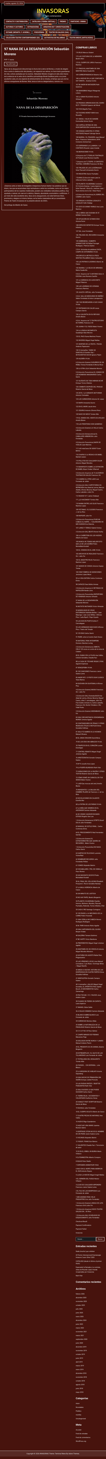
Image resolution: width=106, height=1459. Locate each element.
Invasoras (79, 1233)
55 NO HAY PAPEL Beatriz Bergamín (88, 897)
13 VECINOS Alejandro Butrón (86, 1138)
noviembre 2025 (81, 1301)
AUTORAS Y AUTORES (14, 27)
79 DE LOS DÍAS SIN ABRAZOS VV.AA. (89, 742)
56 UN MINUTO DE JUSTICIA (86, 894)
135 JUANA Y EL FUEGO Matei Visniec (89, 327)
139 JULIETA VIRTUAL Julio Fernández (89, 292)
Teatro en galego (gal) (59, 32)
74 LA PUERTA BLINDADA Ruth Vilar (88, 768)
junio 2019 (79, 1358)
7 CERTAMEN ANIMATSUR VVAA (87, 1165)
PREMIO (63, 21)
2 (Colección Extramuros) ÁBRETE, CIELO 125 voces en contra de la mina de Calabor (90, 649)
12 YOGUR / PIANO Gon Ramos (86, 1141)
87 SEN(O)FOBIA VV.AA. (84, 668)
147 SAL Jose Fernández (84, 231)
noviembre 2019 (81, 1351)
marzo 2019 (80, 1366)
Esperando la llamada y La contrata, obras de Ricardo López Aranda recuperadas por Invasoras (88, 1269)
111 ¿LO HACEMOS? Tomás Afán (87, 500)
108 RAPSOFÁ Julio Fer (84, 516)
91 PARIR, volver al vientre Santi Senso (89, 637)
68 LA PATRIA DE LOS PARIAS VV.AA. (89, 804)
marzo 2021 (80, 1335)
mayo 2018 (79, 1392)
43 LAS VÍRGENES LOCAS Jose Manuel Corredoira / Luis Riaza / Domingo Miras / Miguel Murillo (90, 963)
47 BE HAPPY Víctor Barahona (86, 939)
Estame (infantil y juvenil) (18, 32)
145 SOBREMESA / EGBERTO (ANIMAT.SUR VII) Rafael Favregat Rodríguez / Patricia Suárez (87, 243)
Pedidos (78, 1411)
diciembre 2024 (81, 1320)
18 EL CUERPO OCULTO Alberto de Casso (90, 1112)
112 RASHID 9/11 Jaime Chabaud (87, 496)
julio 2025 (79, 1309)
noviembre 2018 (81, 1377)
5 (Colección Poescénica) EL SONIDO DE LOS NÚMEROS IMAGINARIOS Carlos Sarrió (90, 374)
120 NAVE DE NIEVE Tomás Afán (87, 414)
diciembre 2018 (81, 1373)
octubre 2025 (80, 1305)
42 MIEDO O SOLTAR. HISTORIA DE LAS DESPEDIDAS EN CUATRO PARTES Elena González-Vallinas (90, 972)
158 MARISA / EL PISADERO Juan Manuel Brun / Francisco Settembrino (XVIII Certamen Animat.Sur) (90, 139)
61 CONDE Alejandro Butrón (85, 865)
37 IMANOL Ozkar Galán (84, 1007)
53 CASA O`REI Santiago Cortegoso (88, 910)
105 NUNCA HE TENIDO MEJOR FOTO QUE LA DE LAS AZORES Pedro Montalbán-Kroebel (89, 544)
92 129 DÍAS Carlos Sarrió (85, 633)
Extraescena (33, 27)
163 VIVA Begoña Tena (83, 109)
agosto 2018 (80, 1385)
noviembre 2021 (81, 1332)
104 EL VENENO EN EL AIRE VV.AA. (88, 550)
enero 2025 (79, 1317)
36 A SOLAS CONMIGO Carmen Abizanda (90, 1011)
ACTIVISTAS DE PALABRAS (54, 38)
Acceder (78, 1430)
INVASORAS (53, 10)
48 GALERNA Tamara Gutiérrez (86, 935)
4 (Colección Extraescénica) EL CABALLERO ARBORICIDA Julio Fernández (86, 436)
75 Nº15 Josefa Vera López (85, 764)
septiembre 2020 (81, 1339)
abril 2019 (79, 1362)
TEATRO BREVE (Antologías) (81, 38)
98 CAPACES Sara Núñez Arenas (87, 584)
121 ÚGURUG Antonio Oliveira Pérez (88, 410)
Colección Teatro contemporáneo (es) (23, 38)
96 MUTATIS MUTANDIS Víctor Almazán (90, 606)
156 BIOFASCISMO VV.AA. (85, 152)
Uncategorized (81, 1419)
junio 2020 (79, 1343)
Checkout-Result (81, 1221)
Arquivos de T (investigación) (56, 27)
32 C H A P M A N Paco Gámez (86, 1031)
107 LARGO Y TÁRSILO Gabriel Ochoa (88, 528)
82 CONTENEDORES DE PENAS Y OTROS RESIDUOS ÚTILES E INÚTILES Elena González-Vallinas (90, 725)
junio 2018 (79, 1388)
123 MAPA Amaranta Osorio (85, 403)
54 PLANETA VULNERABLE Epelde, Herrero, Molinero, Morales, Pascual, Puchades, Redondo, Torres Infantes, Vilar (90, 903)
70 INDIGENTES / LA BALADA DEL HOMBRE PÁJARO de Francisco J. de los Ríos (90, 792)
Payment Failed (81, 1229)
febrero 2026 (80, 1294)
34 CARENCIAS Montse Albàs (86, 1021)
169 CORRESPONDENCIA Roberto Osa (89, 75)
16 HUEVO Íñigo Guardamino (86, 1122)
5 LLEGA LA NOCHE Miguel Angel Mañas (90, 1175)
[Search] (100, 29)
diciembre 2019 (81, 1347)
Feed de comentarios (83, 1437)
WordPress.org (81, 1441)
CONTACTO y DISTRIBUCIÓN (17, 21)
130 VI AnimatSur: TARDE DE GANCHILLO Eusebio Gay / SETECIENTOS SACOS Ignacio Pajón (88, 352)
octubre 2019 (80, 1354)
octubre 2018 (80, 1381)
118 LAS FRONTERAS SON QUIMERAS (89, 424)
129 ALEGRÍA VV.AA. (83, 359)
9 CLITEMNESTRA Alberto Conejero (88, 1157)
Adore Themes (74, 1454)
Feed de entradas (82, 1434)
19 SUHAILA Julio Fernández (86, 1108)
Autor (78, 1403)
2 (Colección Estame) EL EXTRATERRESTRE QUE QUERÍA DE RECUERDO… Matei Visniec (88, 841)
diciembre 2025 (81, 1298)
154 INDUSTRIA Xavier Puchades (87, 174)
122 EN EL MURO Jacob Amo (86, 407)
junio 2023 (79, 1324)
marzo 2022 (80, 1328)
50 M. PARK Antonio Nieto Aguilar (87, 926)
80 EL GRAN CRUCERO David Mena (88, 738)
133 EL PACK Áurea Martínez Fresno (88, 336)
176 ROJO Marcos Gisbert (85, 52)
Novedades (80, 1407)
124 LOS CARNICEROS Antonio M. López (90, 399)
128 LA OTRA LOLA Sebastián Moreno (89, 368)
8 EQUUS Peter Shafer (83, 1161)
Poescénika (39, 32)
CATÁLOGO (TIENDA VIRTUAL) (43, 21)
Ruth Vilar (79, 1276)
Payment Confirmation (83, 1225)
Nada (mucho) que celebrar (85, 1251)
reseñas (78, 1415)
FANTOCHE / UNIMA (78, 21)
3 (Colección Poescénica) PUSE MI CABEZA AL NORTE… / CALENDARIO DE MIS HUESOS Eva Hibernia (90, 522)
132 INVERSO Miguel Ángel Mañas (88, 340)
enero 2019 (79, 1369)
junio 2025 (79, 1313)
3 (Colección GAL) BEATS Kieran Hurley (89, 532)
